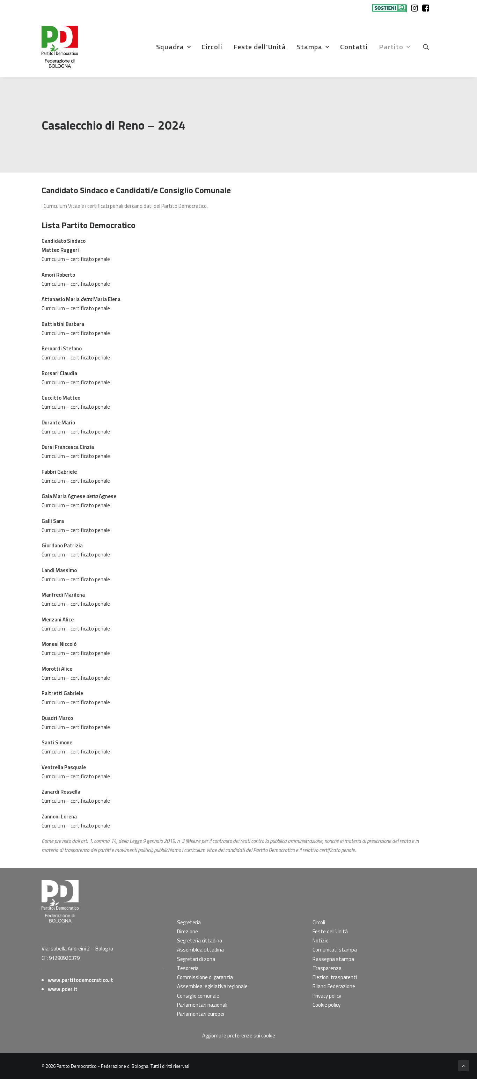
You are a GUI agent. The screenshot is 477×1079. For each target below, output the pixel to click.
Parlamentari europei (200, 1014)
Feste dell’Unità (259, 46)
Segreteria (189, 922)
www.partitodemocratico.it (80, 980)
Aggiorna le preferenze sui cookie (238, 1035)
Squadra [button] (170, 46)
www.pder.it (63, 989)
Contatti (354, 46)
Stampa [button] (309, 46)
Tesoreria (188, 968)
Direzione (187, 931)
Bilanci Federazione (334, 986)
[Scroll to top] (463, 1065)
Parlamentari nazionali (202, 1005)
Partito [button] (391, 46)
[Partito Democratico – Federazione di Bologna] (60, 47)
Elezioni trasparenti (335, 977)
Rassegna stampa (333, 959)
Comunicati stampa (335, 950)
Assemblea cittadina (200, 950)
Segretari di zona (196, 959)
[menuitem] (391, 8)
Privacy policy (327, 996)
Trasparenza (327, 968)
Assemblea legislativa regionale (212, 986)
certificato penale (90, 259)
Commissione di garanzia (205, 977)
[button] (429, 46)
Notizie (321, 940)
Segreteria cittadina (199, 940)
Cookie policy (326, 1005)
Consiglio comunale (198, 996)
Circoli (211, 46)
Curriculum (53, 259)
